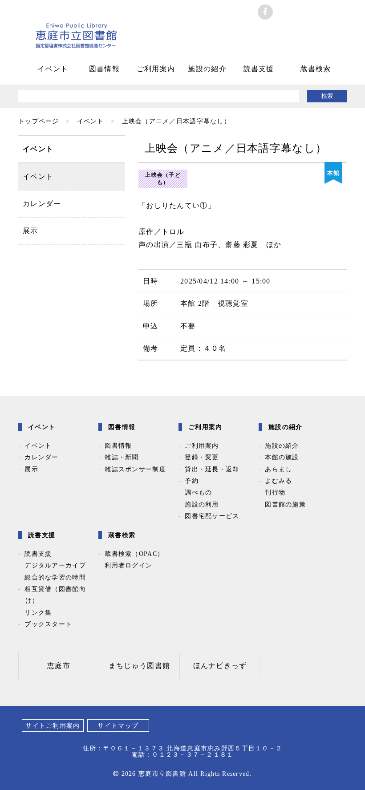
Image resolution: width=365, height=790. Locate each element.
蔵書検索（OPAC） (134, 553)
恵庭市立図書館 (76, 42)
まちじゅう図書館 (139, 665)
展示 (30, 231)
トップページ (38, 121)
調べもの (198, 492)
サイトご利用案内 (52, 725)
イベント (52, 69)
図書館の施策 (285, 504)
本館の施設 (282, 457)
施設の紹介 (207, 69)
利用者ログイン (128, 565)
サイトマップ (117, 725)
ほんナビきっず (220, 665)
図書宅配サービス (212, 515)
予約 (192, 480)
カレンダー (42, 203)
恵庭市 (58, 665)
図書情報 (104, 69)
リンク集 (38, 612)
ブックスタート (48, 624)
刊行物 (275, 492)
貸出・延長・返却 (212, 469)
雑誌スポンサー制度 (135, 469)
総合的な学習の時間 (55, 577)
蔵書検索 (315, 69)
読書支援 (258, 69)
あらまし (278, 469)
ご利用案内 (156, 69)
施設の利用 (202, 504)
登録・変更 (202, 457)
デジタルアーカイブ (55, 565)
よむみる (278, 480)
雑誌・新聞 (121, 457)
